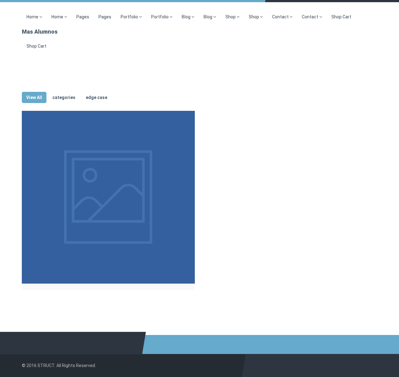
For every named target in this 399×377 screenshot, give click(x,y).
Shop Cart (341, 16)
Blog (186, 16)
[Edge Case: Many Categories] (108, 197)
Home (32, 16)
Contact (281, 16)
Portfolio (130, 16)
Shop (231, 16)
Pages (82, 16)
